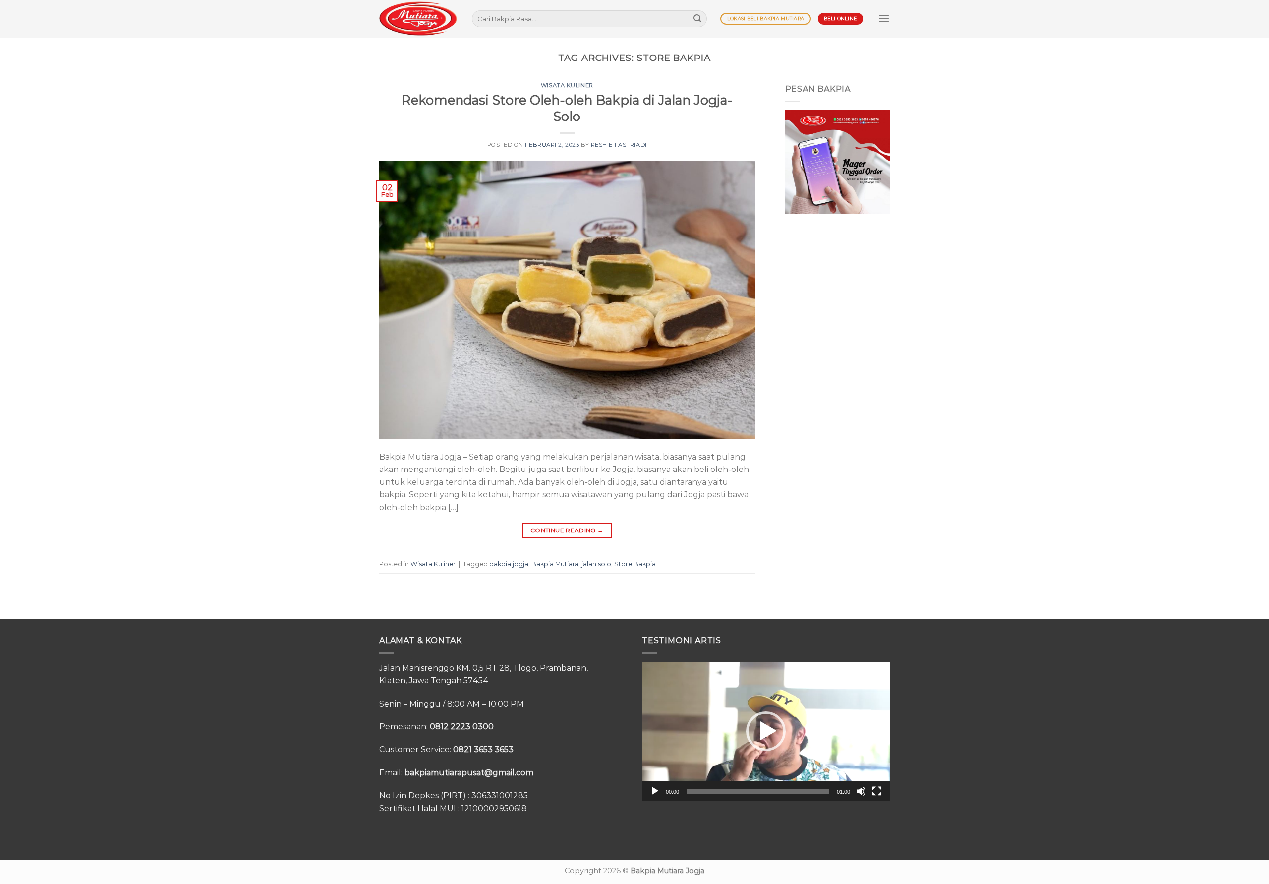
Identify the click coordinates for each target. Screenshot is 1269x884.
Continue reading (567, 530)
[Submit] (697, 18)
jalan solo (596, 564)
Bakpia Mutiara (554, 564)
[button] (766, 731)
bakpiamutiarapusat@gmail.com (468, 772)
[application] (766, 731)
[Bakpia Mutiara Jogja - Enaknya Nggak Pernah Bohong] (418, 18)
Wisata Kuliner (567, 85)
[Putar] (655, 791)
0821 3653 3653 (483, 749)
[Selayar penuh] (877, 791)
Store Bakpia (635, 564)
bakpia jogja (508, 564)
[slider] (758, 791)
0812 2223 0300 (462, 726)
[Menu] (884, 18)
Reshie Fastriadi (619, 144)
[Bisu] (861, 791)
